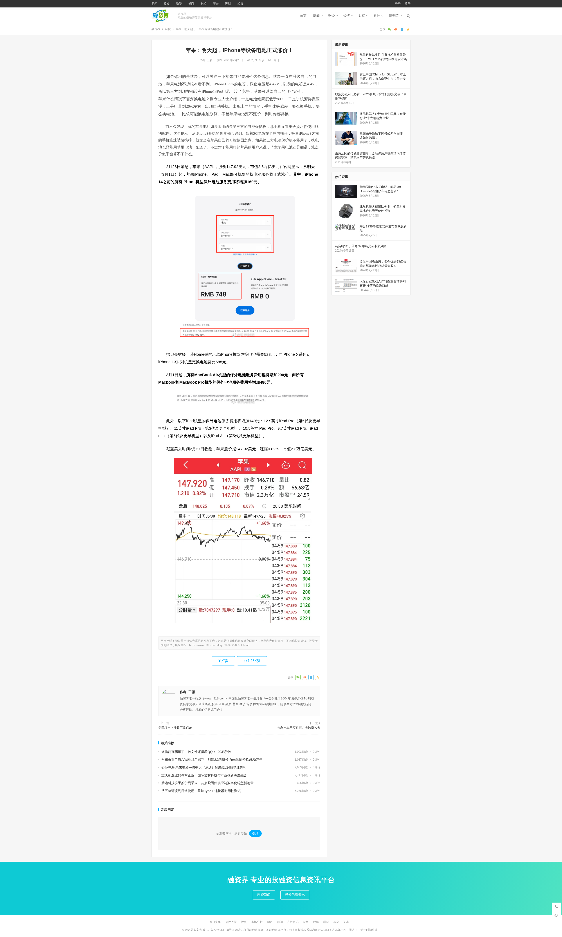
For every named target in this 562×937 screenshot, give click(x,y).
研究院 (394, 16)
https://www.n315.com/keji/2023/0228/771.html (219, 645)
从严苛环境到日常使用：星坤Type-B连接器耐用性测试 (201, 791)
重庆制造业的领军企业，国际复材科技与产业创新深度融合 (204, 775)
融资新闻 (263, 894)
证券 (346, 922)
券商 (191, 3)
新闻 (154, 3)
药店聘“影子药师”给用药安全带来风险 (360, 246)
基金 (216, 3)
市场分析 (257, 922)
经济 (240, 3)
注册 (408, 3)
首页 (303, 16)
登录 (398, 3)
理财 (228, 3)
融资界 (155, 29)
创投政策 (231, 922)
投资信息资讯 (295, 894)
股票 (316, 922)
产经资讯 (293, 922)
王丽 (210, 60)
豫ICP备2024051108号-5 (219, 930)
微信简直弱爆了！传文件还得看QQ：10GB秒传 (196, 752)
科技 (377, 16)
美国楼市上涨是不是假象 (175, 728)
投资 (166, 3)
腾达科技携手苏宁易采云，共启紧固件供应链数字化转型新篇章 (207, 783)
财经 (203, 3)
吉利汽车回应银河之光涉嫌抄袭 (298, 728)
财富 (361, 16)
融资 (179, 3)
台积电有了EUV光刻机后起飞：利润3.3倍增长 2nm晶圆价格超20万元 (211, 760)
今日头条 (215, 922)
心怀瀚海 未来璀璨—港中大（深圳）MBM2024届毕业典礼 (203, 767)
